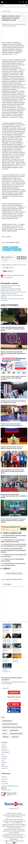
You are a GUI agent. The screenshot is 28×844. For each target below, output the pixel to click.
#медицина (5, 736)
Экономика (4, 756)
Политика (4, 748)
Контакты (4, 779)
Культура (4, 758)
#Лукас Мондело (7, 250)
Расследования (5, 752)
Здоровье (3, 762)
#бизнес (5, 730)
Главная (4, 11)
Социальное (4, 768)
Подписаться (14, 692)
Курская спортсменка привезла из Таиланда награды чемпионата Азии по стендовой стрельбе (13, 520)
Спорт (8, 11)
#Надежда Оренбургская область (11, 248)
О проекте (4, 776)
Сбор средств (5, 783)
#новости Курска (7, 720)
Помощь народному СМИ (11, 527)
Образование (4, 766)
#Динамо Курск (14, 247)
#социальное (15, 736)
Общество (4, 747)
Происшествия (5, 750)
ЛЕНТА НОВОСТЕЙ (11, 533)
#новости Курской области (10, 724)
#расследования (14, 730)
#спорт (5, 733)
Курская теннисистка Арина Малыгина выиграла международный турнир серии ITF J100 (13, 353)
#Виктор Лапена (17, 250)
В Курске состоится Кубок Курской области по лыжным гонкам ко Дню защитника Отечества (13, 378)
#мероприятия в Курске (16, 733)
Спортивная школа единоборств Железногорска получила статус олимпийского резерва (14, 496)
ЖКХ (2, 760)
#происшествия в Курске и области (12, 727)
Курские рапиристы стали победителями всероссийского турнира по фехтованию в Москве (12, 471)
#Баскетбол (5, 247)
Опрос (6, 568)
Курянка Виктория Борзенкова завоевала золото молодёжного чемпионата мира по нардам (13, 329)
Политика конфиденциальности (10, 786)
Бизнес (3, 764)
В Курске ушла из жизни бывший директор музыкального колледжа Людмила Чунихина (13, 550)
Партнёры (4, 781)
